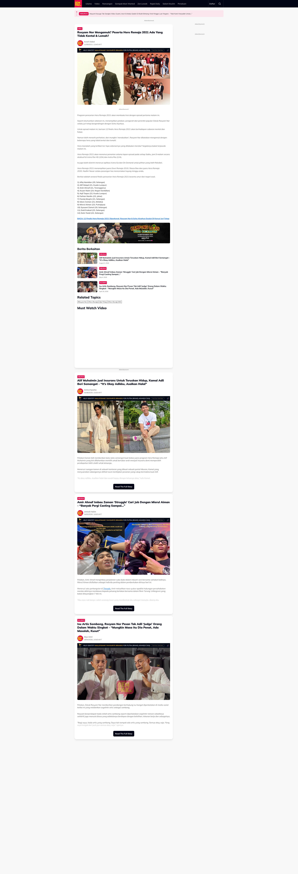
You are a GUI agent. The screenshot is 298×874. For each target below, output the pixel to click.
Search (219, 3)
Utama (89, 4)
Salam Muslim (169, 4)
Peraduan (182, 4)
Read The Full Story (123, 486)
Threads (106, 588)
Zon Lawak (142, 4)
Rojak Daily (155, 4)
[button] (76, 14)
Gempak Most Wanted (125, 4)
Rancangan (107, 4)
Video (97, 4)
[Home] (78, 3)
